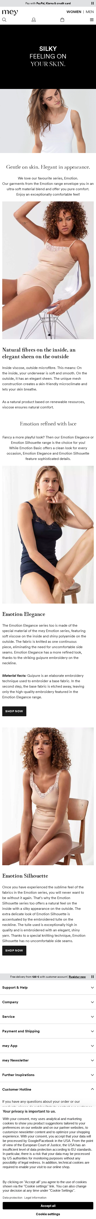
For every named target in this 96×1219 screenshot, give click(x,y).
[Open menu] (91, 19)
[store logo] (10, 12)
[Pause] (92, 3)
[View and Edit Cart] (62, 19)
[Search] (5, 19)
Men (90, 11)
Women (74, 11)
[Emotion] (48, 535)
